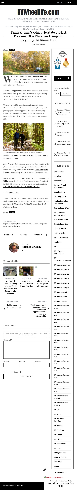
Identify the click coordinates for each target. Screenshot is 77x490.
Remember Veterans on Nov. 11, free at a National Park (63, 112)
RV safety (57, 439)
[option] (10, 280)
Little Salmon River (61, 224)
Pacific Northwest (61, 237)
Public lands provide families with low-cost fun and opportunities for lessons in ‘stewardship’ (38, 309)
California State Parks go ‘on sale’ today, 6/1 (42, 283)
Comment (7, 340)
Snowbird (58, 462)
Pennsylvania (42, 224)
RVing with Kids (60, 453)
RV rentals (58, 435)
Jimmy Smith (11, 204)
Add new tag (59, 171)
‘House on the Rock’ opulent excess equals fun (64, 143)
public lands (7, 226)
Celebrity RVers (60, 196)
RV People (58, 426)
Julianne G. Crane (12, 192)
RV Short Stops (32, 29)
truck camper (16, 226)
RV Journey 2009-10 (62, 265)
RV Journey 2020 (60, 301)
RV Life (57, 410)
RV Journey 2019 (60, 297)
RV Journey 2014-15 (61, 287)
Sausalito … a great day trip (60, 484)
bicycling (57, 176)
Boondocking (59, 181)
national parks (59, 233)
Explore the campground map (23, 155)
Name (6, 362)
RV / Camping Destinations (28, 27)
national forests (60, 228)
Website (38, 362)
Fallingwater (12, 224)
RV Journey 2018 (60, 292)
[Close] (44, 469)
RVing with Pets (60, 457)
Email (22, 362)
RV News (57, 414)
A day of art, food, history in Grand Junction (26, 283)
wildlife (57, 466)
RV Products (59, 430)
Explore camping (41, 155)
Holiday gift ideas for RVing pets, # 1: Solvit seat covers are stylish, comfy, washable (10, 287)
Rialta (56, 247)
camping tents (59, 192)
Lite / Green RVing (11, 27)
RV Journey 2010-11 (46, 27)
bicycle (5, 224)
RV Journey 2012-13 (62, 27)
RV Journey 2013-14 (61, 283)
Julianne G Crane (39, 44)
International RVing (61, 208)
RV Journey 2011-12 (61, 274)
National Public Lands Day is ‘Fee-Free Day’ (63, 123)
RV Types (57, 448)
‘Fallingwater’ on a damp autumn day (14, 304)
